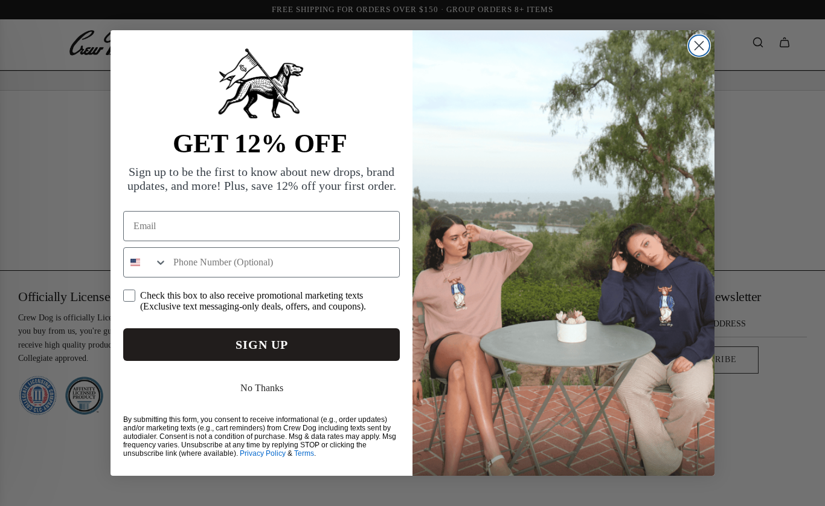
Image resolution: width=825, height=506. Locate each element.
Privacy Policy (263, 453)
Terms (304, 453)
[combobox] (145, 262)
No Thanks (261, 388)
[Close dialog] (699, 45)
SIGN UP (262, 344)
